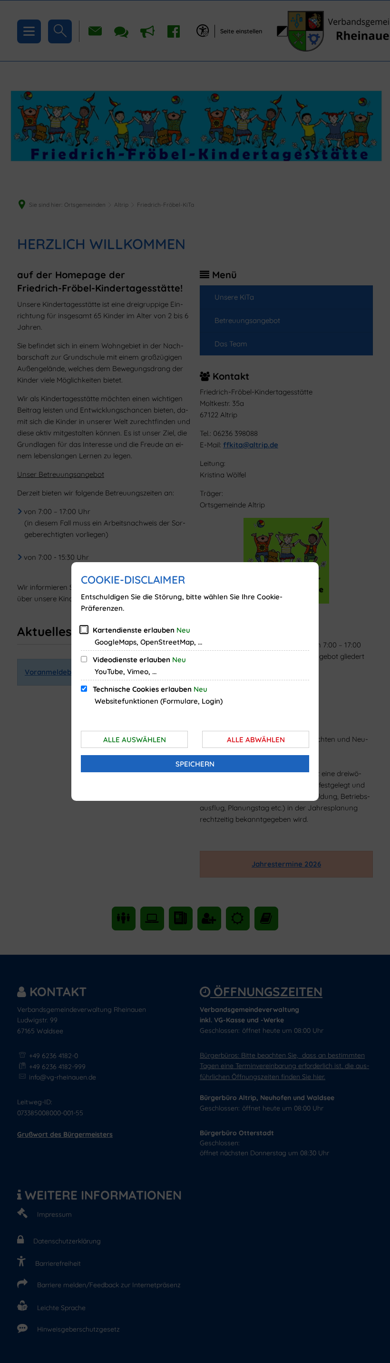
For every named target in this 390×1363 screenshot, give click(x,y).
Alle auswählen (134, 739)
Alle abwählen (256, 739)
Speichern (195, 763)
